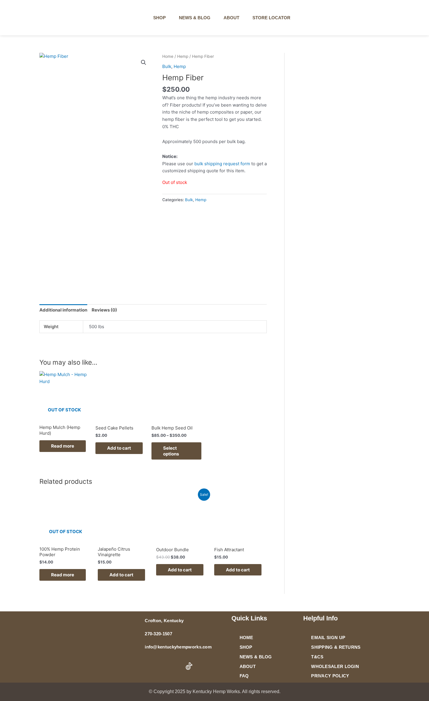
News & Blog (194, 17)
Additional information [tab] (63, 310)
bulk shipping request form (222, 163)
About (231, 17)
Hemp (182, 56)
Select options (171, 451)
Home (167, 56)
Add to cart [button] (119, 448)
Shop (159, 17)
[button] (346, 17)
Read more (62, 446)
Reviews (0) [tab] (104, 310)
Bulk (166, 66)
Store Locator (271, 17)
